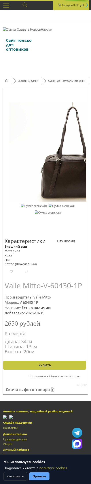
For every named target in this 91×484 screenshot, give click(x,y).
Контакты (10, 428)
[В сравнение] (26, 271)
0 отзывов (38, 376)
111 (77, 444)
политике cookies (53, 468)
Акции (8, 443)
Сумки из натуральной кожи (66, 81)
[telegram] (5, 416)
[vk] (11, 416)
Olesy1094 (77, 433)
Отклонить (15, 476)
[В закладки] (11, 271)
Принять (39, 476)
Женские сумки (28, 81)
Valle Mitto (42, 297)
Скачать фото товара (28, 389)
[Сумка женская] (34, 206)
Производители (15, 439)
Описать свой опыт (65, 376)
